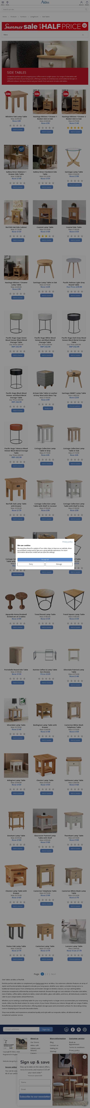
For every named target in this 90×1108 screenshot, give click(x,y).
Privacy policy (67, 542)
